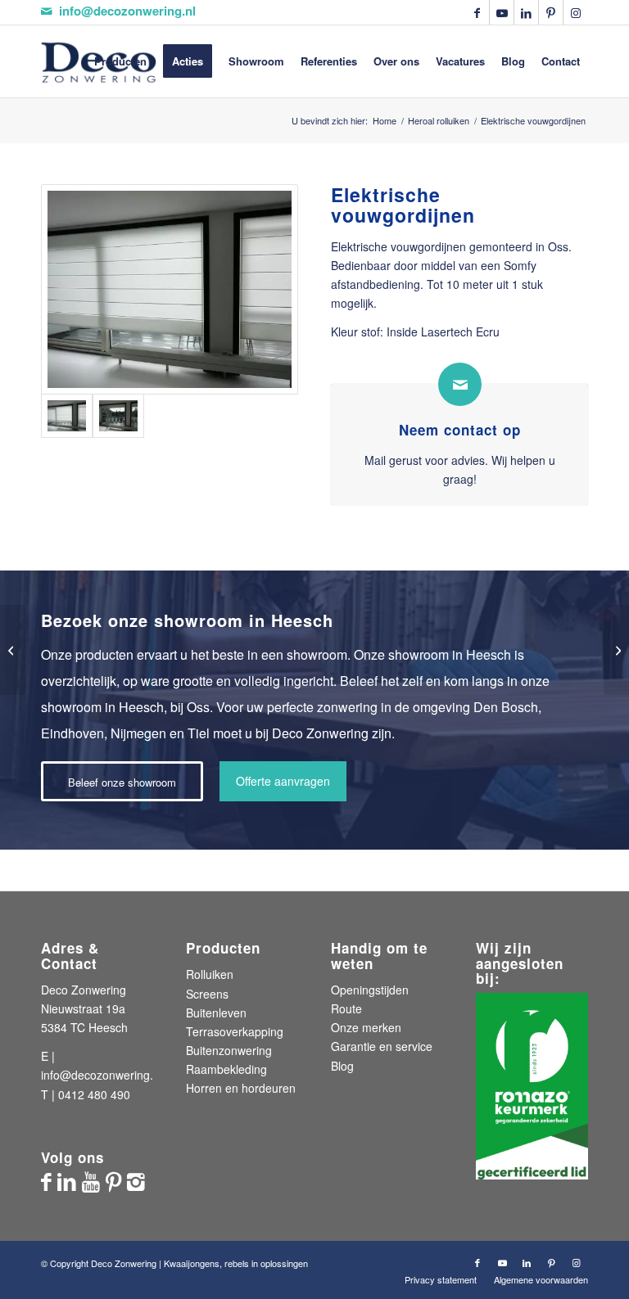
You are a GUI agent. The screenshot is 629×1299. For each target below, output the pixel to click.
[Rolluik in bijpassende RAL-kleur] (12, 650)
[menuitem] (120, 61)
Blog (342, 1066)
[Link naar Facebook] (477, 12)
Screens (207, 994)
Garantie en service (381, 1046)
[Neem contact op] (460, 384)
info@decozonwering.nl (127, 11)
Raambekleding (226, 1069)
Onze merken (366, 1027)
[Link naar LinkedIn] (526, 12)
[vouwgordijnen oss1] (169, 289)
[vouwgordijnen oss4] (118, 416)
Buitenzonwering (229, 1050)
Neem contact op (460, 430)
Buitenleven (216, 1012)
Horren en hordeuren (241, 1088)
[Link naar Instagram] (575, 12)
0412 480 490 (94, 1094)
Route (346, 1008)
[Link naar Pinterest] (551, 12)
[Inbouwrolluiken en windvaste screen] (616, 650)
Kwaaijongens (191, 1263)
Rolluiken (209, 974)
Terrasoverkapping (234, 1031)
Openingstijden (370, 989)
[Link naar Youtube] (502, 12)
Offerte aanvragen (283, 781)
